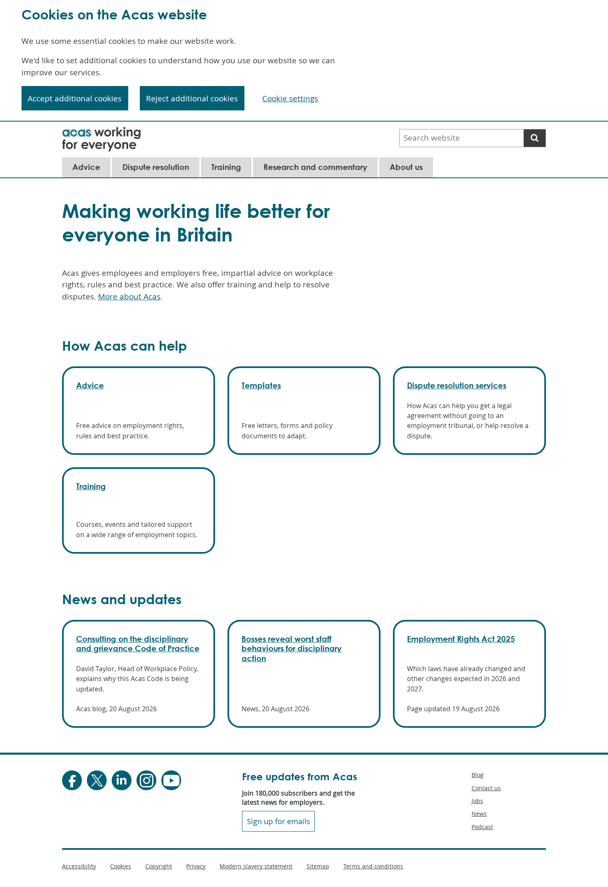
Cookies (120, 866)
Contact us (486, 788)
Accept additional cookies (75, 98)
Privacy (196, 866)
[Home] (101, 132)
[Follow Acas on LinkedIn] (122, 780)
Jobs (477, 801)
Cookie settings (290, 98)
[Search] (535, 138)
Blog (478, 775)
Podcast (482, 827)
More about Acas (129, 296)
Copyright (158, 866)
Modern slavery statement (256, 866)
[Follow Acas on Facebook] (72, 780)
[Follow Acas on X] (97, 780)
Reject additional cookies (192, 98)
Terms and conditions (373, 866)
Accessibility (79, 866)
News (479, 814)
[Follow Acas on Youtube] (171, 780)
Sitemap (317, 866)
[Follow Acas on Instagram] (146, 780)
